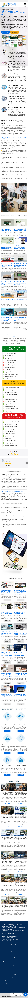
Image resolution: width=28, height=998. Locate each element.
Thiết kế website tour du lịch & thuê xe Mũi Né (20, 300)
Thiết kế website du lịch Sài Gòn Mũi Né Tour (7, 300)
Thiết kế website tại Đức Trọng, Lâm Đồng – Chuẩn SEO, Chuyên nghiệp (20, 839)
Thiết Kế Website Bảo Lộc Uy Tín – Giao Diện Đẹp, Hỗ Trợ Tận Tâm (20, 884)
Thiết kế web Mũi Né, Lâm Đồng (10, 971)
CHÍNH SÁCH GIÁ (7, 948)
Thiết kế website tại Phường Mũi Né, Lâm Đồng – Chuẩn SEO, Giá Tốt (21, 794)
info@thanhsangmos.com (19, 0)
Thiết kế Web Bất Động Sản (6, 328)
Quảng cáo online (7, 744)
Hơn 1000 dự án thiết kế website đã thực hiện (14, 215)
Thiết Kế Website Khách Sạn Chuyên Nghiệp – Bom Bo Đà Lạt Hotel (20, 247)
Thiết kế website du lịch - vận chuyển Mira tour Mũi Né (20, 319)
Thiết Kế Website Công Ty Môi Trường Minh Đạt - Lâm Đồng (20, 283)
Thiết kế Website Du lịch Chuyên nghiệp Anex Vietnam (7, 265)
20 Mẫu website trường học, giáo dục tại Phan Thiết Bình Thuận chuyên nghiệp (20, 654)
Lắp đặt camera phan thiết (9, 980)
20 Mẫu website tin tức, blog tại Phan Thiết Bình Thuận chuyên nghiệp (20, 633)
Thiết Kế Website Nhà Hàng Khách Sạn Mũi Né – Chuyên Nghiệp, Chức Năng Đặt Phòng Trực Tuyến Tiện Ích (7, 863)
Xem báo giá (15, 32)
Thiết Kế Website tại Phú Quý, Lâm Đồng (12, 974)
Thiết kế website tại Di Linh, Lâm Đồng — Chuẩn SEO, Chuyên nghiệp (7, 839)
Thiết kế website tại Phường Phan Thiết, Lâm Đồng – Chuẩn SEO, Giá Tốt (7, 816)
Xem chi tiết (5, 32)
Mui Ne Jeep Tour (6, 983)
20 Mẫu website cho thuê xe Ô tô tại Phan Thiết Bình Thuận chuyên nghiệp (6, 591)
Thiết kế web (7, 722)
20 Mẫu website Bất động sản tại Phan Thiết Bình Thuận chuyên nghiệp (7, 654)
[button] (1, 463)
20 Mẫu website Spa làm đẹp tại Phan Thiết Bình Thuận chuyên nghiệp (20, 675)
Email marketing (7, 766)
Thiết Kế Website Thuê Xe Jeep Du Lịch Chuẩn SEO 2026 (6, 283)
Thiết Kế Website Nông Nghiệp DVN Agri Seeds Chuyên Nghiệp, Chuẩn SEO (20, 229)
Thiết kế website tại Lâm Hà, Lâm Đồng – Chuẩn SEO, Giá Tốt (20, 816)
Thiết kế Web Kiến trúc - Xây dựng (16, 328)
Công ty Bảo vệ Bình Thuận (9, 989)
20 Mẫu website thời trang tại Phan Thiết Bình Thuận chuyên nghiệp (6, 675)
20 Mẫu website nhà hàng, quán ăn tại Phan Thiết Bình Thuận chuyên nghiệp (7, 696)
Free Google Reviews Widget (14, 471)
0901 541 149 (11, 0)
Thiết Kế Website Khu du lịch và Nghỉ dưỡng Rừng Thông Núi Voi (7, 229)
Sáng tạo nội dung (20, 744)
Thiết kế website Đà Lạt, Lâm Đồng (10, 977)
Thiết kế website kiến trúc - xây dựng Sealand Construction (7, 319)
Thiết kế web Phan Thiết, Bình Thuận (11, 965)
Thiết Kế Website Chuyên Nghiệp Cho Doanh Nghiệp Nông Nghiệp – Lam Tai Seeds (7, 247)
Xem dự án (7, 731)
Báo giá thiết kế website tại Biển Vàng (15, 499)
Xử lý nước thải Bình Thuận (9, 986)
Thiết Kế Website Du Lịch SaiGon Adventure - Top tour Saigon (20, 265)
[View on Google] (3, 460)
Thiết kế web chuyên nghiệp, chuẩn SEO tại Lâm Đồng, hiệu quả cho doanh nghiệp (20, 907)
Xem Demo (7, 600)
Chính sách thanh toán (8, 954)
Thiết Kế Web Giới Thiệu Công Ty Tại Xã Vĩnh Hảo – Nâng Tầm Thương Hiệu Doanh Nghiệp (21, 862)
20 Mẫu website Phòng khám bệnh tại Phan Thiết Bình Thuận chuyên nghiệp (7, 633)
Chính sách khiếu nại (7, 951)
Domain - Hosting (21, 766)
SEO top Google (20, 722)
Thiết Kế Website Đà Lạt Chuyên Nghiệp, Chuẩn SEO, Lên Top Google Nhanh (7, 907)
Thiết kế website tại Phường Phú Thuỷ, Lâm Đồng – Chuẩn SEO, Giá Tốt (7, 794)
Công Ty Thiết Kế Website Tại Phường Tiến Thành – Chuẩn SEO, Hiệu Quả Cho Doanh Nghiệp (7, 885)
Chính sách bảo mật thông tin (9, 957)
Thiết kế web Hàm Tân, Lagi (9, 968)
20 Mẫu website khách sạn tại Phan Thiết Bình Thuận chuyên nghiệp (20, 696)
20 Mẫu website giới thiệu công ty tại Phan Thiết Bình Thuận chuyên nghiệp (20, 612)
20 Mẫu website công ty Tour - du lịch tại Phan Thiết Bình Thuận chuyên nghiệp (20, 591)
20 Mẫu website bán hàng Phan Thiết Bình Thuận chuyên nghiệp (6, 612)
